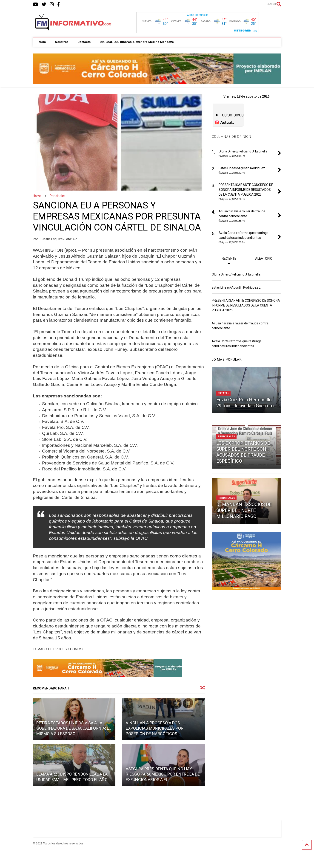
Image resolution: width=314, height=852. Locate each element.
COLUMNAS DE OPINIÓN (231, 136)
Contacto (84, 42)
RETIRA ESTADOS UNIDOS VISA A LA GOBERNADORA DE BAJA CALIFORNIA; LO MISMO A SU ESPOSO (73, 728)
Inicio (41, 42)
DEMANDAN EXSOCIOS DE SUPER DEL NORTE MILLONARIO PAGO (244, 510)
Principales (226, 436)
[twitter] (44, 4)
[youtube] (35, 4)
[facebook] (58, 4)
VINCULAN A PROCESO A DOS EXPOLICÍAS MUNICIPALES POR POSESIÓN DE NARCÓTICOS (154, 728)
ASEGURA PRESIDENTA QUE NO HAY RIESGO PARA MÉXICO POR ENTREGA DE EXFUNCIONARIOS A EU (163, 774)
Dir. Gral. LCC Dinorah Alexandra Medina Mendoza (137, 42)
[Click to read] (74, 765)
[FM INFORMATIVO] (73, 29)
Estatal (223, 393)
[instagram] (52, 4)
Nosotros (61, 42)
